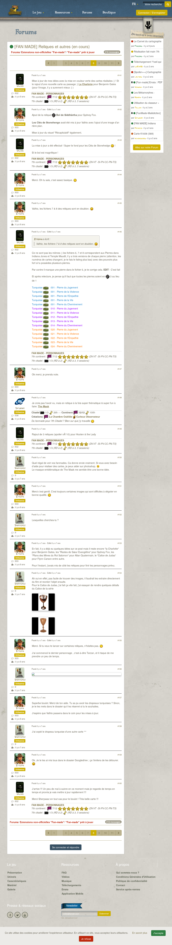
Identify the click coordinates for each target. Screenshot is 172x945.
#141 (120, 75)
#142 (120, 109)
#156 (120, 669)
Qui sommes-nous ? (127, 872)
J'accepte (158, 933)
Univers (11, 876)
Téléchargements (71, 885)
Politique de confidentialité (131, 881)
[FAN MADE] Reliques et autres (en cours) (51, 46)
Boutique (109, 12)
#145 (120, 203)
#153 (120, 543)
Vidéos (66, 876)
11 (112, 63)
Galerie (11, 889)
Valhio (19, 86)
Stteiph (20, 120)
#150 (120, 457)
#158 (120, 726)
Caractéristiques (16, 881)
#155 (120, 640)
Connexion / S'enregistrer (151, 12)
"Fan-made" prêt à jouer (81, 52)
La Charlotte (86, 84)
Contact (120, 885)
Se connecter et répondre (65, 847)
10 (105, 63)
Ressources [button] (63, 12)
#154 (120, 572)
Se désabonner (69, 917)
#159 (120, 754)
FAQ (64, 872)
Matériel (11, 885)
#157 (120, 697)
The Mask (43, 406)
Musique (67, 881)
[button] (135, 4)
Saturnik (20, 408)
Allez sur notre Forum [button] (146, 147)
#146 (120, 231)
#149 (120, 428)
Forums (87, 12)
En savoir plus (140, 932)
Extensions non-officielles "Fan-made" (43, 52)
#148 (120, 397)
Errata (65, 889)
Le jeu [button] (37, 12)
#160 (120, 783)
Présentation (14, 872)
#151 (120, 486)
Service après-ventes (128, 889)
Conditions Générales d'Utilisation (136, 876)
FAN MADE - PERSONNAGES (48, 93)
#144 (120, 174)
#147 (120, 368)
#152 (120, 514)
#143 (120, 140)
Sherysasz (19, 468)
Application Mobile (72, 893)
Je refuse (86, 938)
